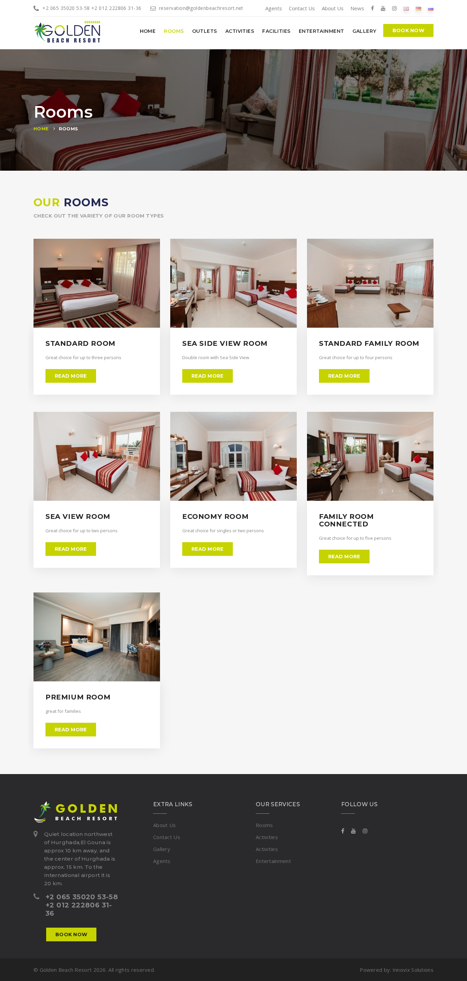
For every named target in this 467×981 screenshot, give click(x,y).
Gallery (364, 31)
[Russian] (430, 8)
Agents (273, 8)
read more (71, 376)
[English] (406, 8)
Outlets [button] (204, 31)
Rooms (174, 31)
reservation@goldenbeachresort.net (201, 8)
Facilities (276, 31)
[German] (418, 8)
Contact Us (302, 8)
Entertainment (321, 31)
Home (148, 31)
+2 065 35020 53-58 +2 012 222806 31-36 (91, 8)
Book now (408, 30)
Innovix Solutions (412, 969)
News (357, 8)
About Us (333, 8)
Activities (239, 31)
